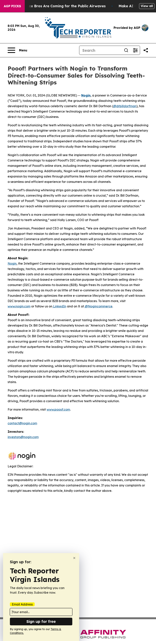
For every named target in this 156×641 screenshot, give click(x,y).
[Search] (126, 50)
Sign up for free (41, 621)
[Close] (74, 558)
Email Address (22, 604)
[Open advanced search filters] (135, 50)
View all (147, 6)
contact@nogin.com (22, 423)
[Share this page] (145, 50)
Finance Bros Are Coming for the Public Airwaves (62, 6)
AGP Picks (12, 6)
